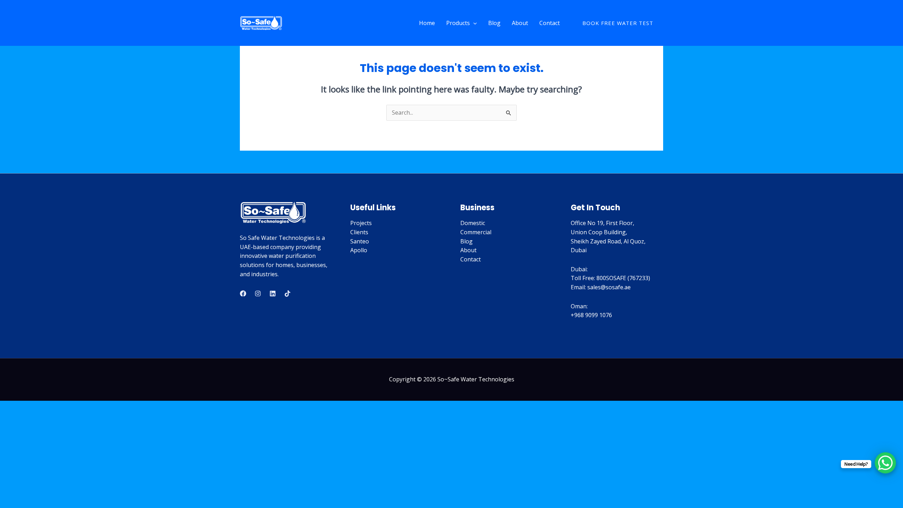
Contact (549, 23)
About (520, 23)
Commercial (475, 232)
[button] (473, 23)
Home (427, 23)
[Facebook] (243, 293)
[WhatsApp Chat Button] (885, 462)
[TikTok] (287, 293)
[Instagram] (258, 293)
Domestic (472, 223)
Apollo (358, 250)
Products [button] (458, 23)
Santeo (359, 241)
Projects (361, 223)
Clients (359, 232)
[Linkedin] (272, 293)
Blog (494, 23)
